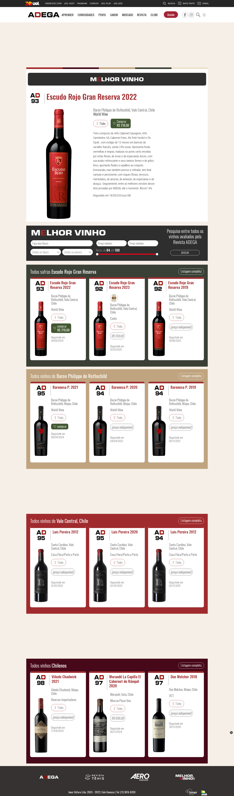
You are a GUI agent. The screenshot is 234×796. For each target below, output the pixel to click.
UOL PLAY (106, 3)
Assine (170, 14)
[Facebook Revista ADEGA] (185, 14)
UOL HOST (69, 3)
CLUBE (154, 14)
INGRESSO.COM (53, 3)
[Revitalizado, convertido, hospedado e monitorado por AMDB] (204, 792)
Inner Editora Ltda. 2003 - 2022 (84, 792)
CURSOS (94, 3)
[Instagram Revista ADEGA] (191, 14)
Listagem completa (191, 271)
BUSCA (171, 3)
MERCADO (127, 14)
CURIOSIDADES (86, 14)
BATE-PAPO (189, 3)
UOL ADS (118, 3)
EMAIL (205, 3)
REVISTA (141, 14)
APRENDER (68, 14)
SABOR (114, 14)
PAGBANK (82, 3)
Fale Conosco (108, 792)
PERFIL (102, 14)
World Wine (100, 114)
